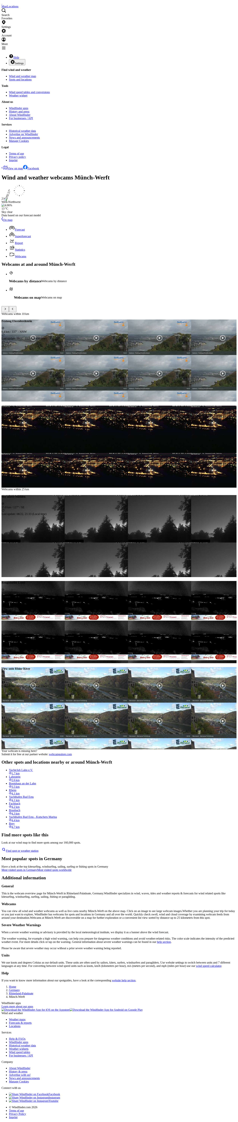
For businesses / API (21, 118)
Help (16, 57)
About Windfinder (19, 114)
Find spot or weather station (22, 850)
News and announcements (24, 137)
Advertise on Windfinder (23, 134)
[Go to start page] (1, 3)
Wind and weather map (22, 76)
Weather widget (18, 95)
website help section (124, 980)
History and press (19, 111)
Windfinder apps (18, 108)
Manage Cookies (19, 140)
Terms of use (16, 153)
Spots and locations (20, 79)
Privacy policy (17, 156)
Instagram (54, 1097)
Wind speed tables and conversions (29, 92)
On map (7, 219)
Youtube (53, 1100)
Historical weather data (22, 130)
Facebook (33, 168)
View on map (15, 168)
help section (164, 941)
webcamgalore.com (60, 754)
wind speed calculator (208, 965)
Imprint (13, 160)
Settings (19, 63)
